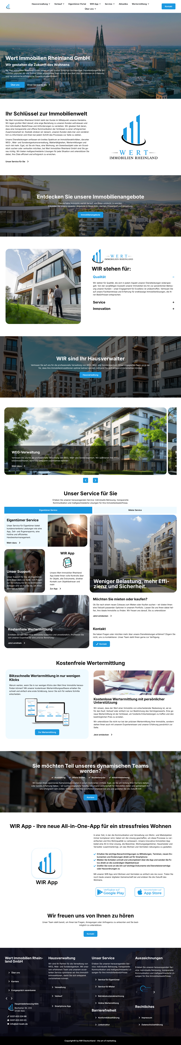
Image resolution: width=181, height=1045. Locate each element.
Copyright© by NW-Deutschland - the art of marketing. (90, 1040)
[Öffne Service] (114, 3)
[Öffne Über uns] (95, 8)
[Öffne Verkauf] (64, 3)
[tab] (48, 510)
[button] (85, 480)
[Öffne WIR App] (100, 3)
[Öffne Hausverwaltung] (49, 3)
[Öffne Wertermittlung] (148, 3)
